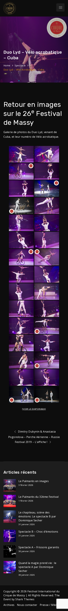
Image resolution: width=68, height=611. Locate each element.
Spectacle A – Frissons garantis (38, 547)
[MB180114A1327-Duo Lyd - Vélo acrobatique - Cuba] (46, 308)
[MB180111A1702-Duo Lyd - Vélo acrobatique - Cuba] (21, 291)
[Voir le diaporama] (34, 408)
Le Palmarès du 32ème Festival (38, 497)
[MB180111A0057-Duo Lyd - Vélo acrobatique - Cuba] (46, 154)
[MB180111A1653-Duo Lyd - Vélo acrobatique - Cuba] (46, 240)
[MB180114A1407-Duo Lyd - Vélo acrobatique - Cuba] (21, 377)
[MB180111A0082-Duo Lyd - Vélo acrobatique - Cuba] (21, 188)
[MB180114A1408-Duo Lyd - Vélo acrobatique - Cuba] (46, 377)
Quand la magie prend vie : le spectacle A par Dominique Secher (37, 567)
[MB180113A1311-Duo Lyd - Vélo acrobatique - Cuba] (46, 291)
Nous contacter (27, 605)
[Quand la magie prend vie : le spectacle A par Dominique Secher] (9, 567)
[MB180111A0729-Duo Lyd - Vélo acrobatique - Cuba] (21, 240)
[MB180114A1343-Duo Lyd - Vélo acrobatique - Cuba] (21, 326)
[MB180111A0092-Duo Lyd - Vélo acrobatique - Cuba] (46, 188)
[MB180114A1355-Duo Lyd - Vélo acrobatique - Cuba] (21, 343)
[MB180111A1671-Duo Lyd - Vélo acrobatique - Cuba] (46, 257)
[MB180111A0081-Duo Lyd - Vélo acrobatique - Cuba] (46, 171)
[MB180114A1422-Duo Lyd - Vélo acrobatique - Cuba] (21, 394)
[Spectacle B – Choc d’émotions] (9, 536)
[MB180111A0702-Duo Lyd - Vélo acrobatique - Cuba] (21, 205)
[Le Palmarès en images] (9, 485)
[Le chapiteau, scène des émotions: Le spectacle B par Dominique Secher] (9, 516)
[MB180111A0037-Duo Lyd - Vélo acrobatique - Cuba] (21, 154)
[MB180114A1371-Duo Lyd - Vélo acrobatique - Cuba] (46, 343)
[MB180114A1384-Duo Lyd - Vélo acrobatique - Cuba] (46, 360)
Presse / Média (49, 605)
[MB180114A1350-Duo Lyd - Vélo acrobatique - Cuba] (46, 326)
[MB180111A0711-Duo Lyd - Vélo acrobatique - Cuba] (46, 205)
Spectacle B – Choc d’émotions (38, 531)
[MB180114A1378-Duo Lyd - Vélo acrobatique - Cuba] (21, 360)
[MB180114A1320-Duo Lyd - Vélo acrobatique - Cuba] (21, 308)
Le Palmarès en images (33, 481)
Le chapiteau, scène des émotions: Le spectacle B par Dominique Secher (37, 516)
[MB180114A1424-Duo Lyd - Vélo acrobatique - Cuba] (46, 394)
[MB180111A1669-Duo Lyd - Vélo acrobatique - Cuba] (21, 257)
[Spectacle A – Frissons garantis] (9, 551)
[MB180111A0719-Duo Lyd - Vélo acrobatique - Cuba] (21, 223)
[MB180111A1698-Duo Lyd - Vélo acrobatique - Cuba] (46, 274)
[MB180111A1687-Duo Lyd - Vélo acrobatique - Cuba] (21, 274)
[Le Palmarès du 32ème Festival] (9, 501)
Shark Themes (24, 599)
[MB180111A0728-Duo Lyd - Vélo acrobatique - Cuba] (46, 223)
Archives (9, 605)
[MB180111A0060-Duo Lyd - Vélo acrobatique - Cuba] (21, 171)
